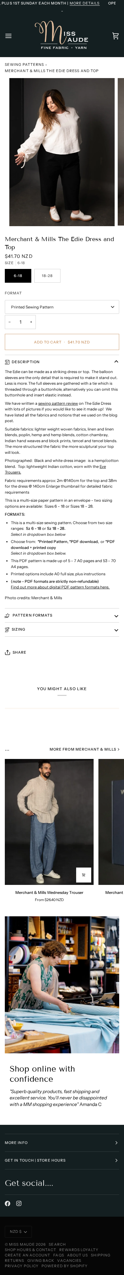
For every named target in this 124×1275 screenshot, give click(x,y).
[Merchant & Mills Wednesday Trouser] (49, 822)
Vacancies (69, 1260)
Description (26, 362)
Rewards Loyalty (78, 1249)
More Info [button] (16, 1142)
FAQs (58, 1255)
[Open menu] (14, 36)
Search (57, 1244)
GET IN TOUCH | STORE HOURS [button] (35, 1160)
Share (19, 652)
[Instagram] (19, 1203)
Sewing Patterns (24, 64)
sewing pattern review (58, 403)
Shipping (100, 1255)
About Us (77, 1255)
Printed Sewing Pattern (32, 307)
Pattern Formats (32, 615)
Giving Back (40, 1260)
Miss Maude (22, 1244)
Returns (14, 1260)
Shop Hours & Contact (30, 1249)
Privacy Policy (22, 1266)
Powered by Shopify (65, 1266)
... (7, 748)
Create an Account (27, 1255)
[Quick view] (83, 875)
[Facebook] (7, 1203)
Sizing (18, 629)
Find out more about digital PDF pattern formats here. (60, 587)
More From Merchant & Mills (83, 749)
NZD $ (16, 1231)
